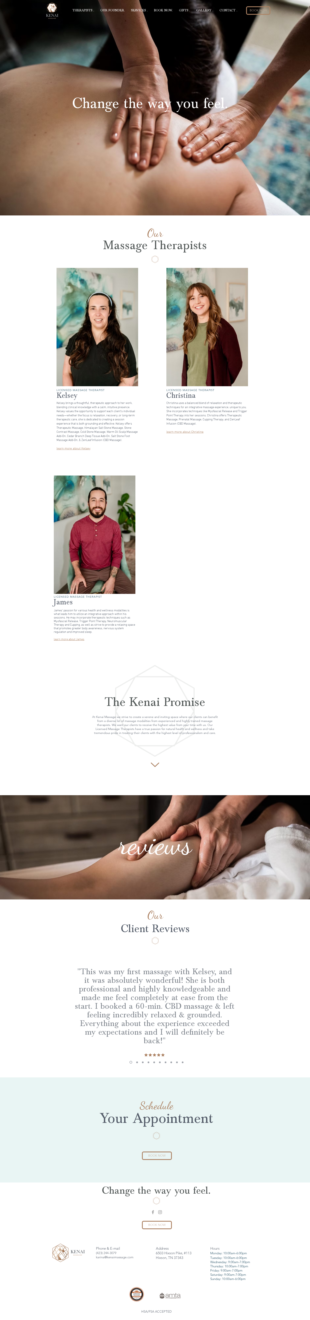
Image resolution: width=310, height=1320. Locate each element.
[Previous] (60, 1007)
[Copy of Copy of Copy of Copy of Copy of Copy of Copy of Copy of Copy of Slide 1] (165, 1062)
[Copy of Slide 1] (136, 1062)
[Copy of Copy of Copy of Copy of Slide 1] (143, 1062)
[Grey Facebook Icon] (152, 1212)
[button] (83, 10)
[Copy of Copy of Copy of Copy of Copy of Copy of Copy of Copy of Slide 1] (154, 1062)
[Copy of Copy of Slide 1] (148, 1062)
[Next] (253, 1007)
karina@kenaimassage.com (114, 1257)
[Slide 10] (182, 1062)
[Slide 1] (130, 1062)
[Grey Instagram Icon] (160, 1212)
